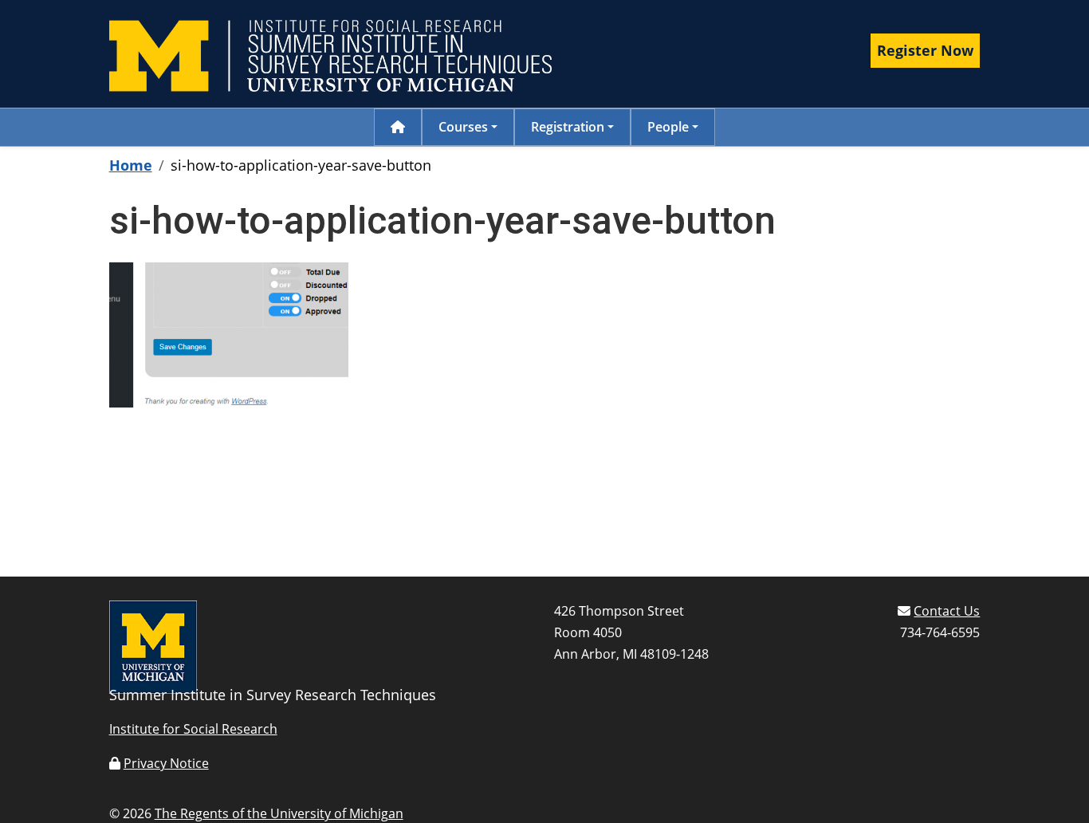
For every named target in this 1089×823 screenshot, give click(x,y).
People (668, 127)
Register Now (925, 50)
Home (130, 165)
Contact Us (947, 611)
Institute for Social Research (193, 729)
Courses (463, 127)
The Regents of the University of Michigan (279, 813)
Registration (567, 127)
